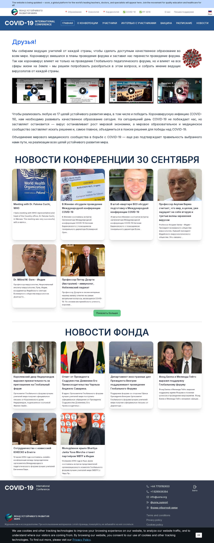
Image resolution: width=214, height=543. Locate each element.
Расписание (184, 23)
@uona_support (159, 502)
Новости (202, 23)
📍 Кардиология (111, 12)
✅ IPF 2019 (144, 12)
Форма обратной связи (164, 507)
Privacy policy (154, 520)
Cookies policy (154, 524)
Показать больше (107, 313)
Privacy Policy (81, 539)
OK (198, 535)
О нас (167, 12)
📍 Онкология (92, 12)
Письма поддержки (184, 12)
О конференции (87, 23)
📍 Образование (73, 12)
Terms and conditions (158, 515)
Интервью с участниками (138, 23)
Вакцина (166, 23)
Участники (109, 23)
